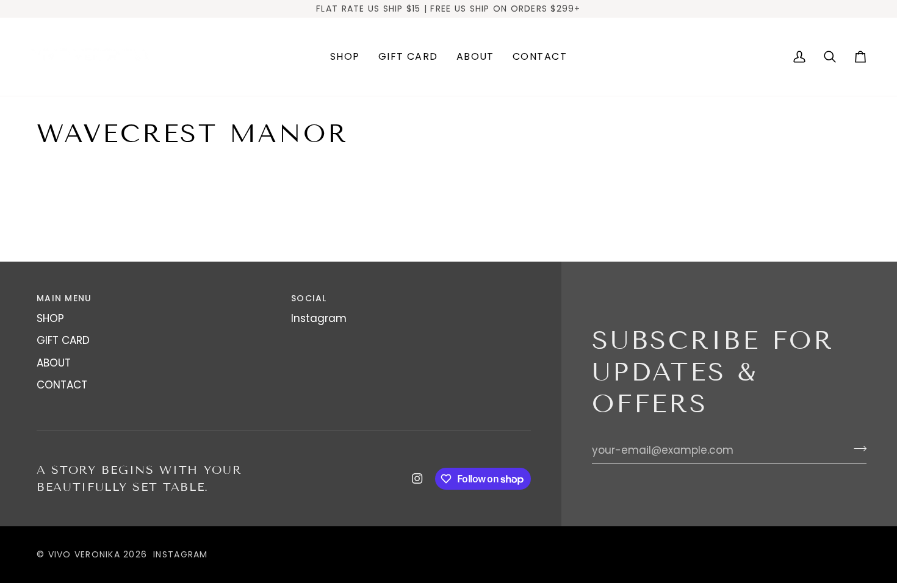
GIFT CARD (63, 340)
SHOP (50, 318)
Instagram (319, 318)
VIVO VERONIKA (84, 554)
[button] (345, 57)
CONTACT (62, 384)
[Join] (856, 449)
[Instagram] (417, 478)
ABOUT (54, 363)
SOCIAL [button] (309, 298)
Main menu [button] (64, 298)
